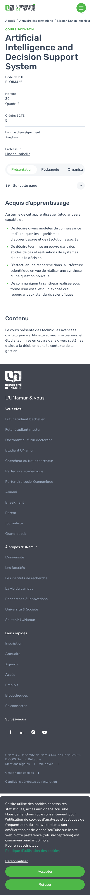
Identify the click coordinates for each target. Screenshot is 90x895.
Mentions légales (17, 764)
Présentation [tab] (22, 169)
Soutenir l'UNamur (20, 619)
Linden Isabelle (17, 154)
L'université (14, 557)
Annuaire (12, 653)
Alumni (11, 492)
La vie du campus (19, 588)
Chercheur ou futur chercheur (29, 460)
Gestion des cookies (19, 773)
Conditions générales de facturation (31, 782)
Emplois (11, 685)
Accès (10, 674)
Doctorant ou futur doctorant (28, 440)
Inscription (13, 643)
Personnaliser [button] (16, 861)
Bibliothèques (16, 695)
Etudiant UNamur (19, 450)
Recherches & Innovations (26, 599)
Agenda (11, 664)
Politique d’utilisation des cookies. (33, 850)
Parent (10, 512)
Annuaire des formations (36, 21)
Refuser (45, 884)
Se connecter (16, 706)
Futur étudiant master (23, 429)
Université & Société (21, 609)
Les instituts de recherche (26, 578)
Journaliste (14, 523)
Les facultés (15, 567)
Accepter (45, 871)
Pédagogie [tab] (50, 169)
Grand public (15, 533)
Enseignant (14, 502)
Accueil (10, 21)
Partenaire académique (24, 471)
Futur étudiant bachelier (25, 419)
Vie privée (46, 764)
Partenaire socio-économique (29, 481)
